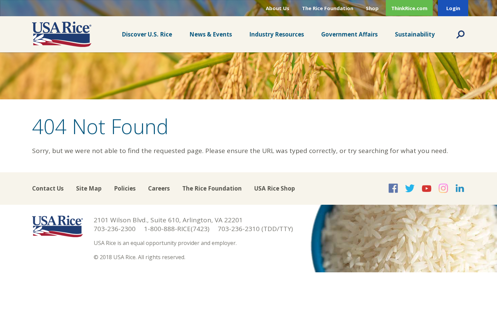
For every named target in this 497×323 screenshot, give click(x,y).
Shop (372, 8)
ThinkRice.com (409, 8)
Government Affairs (349, 34)
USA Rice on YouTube (427, 188)
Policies (125, 188)
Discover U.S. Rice (147, 34)
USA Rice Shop (274, 188)
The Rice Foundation (327, 8)
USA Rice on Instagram (443, 188)
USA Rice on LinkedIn (460, 188)
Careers (159, 188)
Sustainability (415, 34)
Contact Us (48, 188)
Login (453, 8)
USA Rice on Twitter (410, 188)
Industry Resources (276, 34)
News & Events (210, 34)
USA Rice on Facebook (393, 188)
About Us (277, 8)
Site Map (88, 188)
